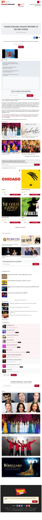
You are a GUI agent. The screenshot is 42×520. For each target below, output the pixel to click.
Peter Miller (21, 116)
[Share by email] (39, 38)
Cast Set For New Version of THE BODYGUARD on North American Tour (16, 477)
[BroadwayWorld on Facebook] (17, 506)
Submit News (21, 508)
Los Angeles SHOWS (5, 322)
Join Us (17, 508)
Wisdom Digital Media (18, 510)
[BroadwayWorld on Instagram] (20, 506)
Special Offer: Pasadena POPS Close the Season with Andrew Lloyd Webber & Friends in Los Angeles (11, 63)
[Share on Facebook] (34, 38)
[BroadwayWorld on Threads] (27, 506)
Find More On (20, 227)
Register (32, 1)
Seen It (5, 194)
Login (35, 1)
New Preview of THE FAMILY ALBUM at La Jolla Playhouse (19, 307)
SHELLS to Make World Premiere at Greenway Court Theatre (11, 75)
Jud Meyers (13, 116)
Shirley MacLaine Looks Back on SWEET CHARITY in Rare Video (20, 315)
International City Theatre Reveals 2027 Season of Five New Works (10, 68)
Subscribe (36, 264)
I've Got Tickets (15, 194)
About (10, 508)
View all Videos (5, 319)
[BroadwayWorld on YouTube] (29, 506)
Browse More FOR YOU (20, 300)
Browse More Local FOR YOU (32, 156)
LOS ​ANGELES (21, 6)
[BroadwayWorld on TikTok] (24, 506)
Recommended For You (6, 271)
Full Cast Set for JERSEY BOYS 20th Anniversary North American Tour (16, 456)
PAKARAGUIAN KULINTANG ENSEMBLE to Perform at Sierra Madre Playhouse (11, 71)
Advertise (6, 508)
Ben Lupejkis (4, 116)
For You (6, 121)
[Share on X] (37, 38)
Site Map (30, 508)
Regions (26, 508)
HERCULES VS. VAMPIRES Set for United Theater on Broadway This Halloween (23, 303)
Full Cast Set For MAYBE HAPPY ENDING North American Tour (14, 413)
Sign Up (21, 47)
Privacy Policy (32, 510)
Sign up (36, 385)
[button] (38, 2)
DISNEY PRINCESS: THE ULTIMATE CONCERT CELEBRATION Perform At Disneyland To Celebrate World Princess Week (20, 435)
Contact (13, 508)
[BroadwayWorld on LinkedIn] (22, 506)
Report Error (35, 508)
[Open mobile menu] (41, 2)
